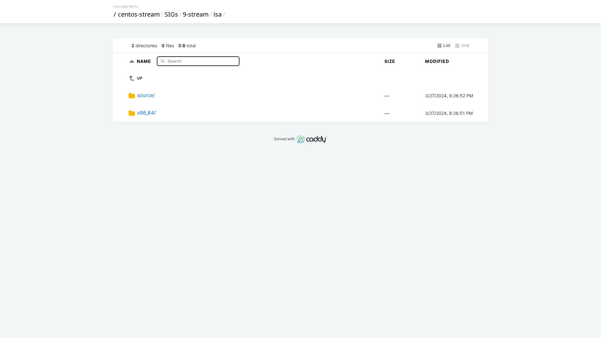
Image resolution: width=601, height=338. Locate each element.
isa (217, 14)
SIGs (171, 14)
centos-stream (139, 14)
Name (144, 61)
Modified (437, 61)
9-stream (196, 14)
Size (389, 61)
